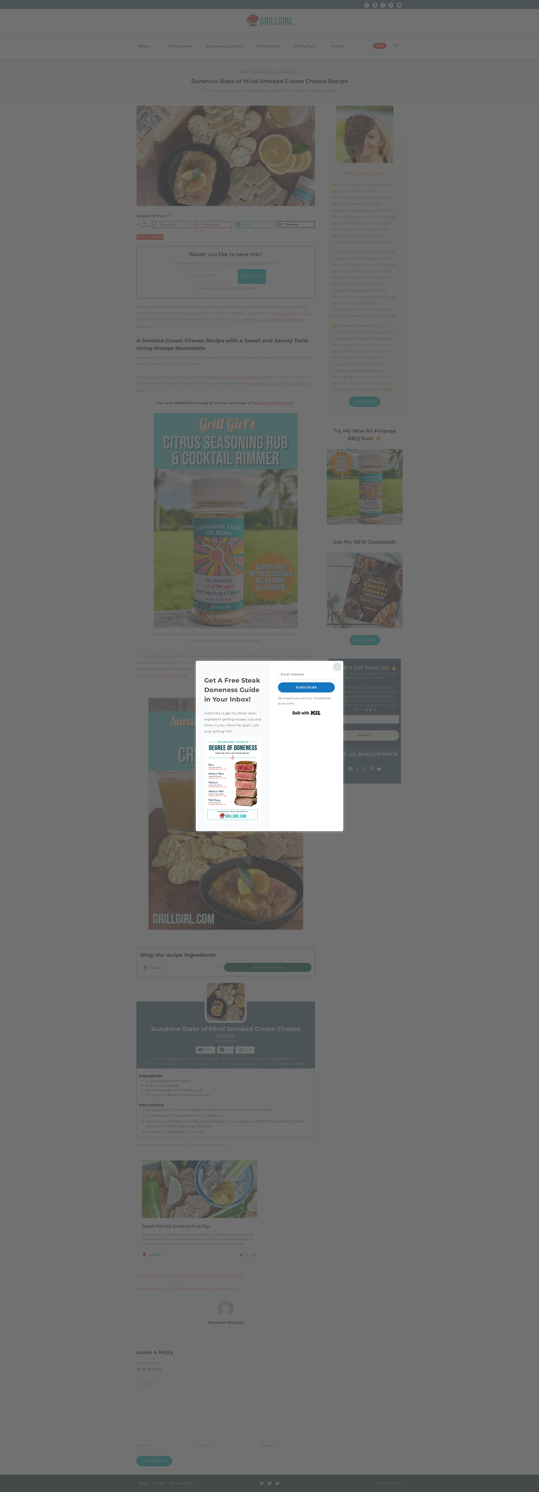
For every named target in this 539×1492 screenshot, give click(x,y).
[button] (232, 780)
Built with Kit (306, 713)
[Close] (337, 667)
